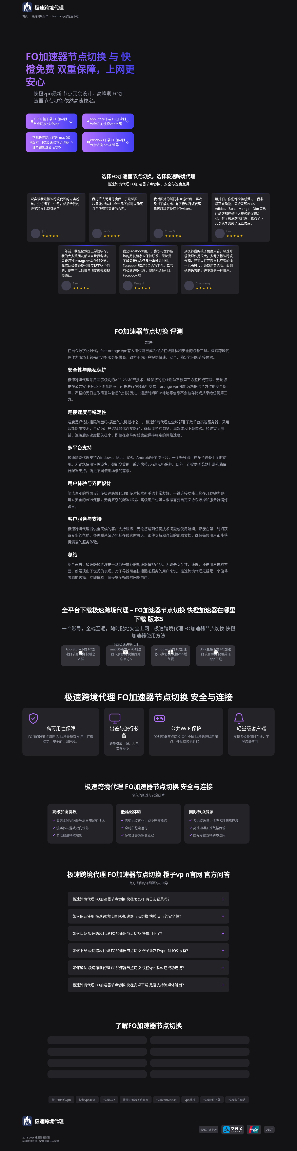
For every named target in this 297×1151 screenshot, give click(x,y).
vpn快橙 (190, 1100)
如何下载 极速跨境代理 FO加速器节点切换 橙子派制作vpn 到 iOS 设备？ (131, 950)
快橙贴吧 (109, 1100)
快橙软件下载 (211, 1100)
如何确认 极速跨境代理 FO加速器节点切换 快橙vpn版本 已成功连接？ (129, 967)
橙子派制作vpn (61, 1100)
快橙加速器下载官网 (135, 1100)
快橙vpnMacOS (166, 1100)
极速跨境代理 (40, 16)
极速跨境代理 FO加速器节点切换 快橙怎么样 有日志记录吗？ (122, 899)
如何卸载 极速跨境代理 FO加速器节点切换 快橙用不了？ (118, 933)
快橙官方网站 (237, 1100)
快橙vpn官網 (87, 1100)
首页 (25, 16)
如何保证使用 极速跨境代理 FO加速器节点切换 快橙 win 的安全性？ (128, 916)
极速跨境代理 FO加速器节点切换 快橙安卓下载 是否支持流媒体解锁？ (129, 985)
